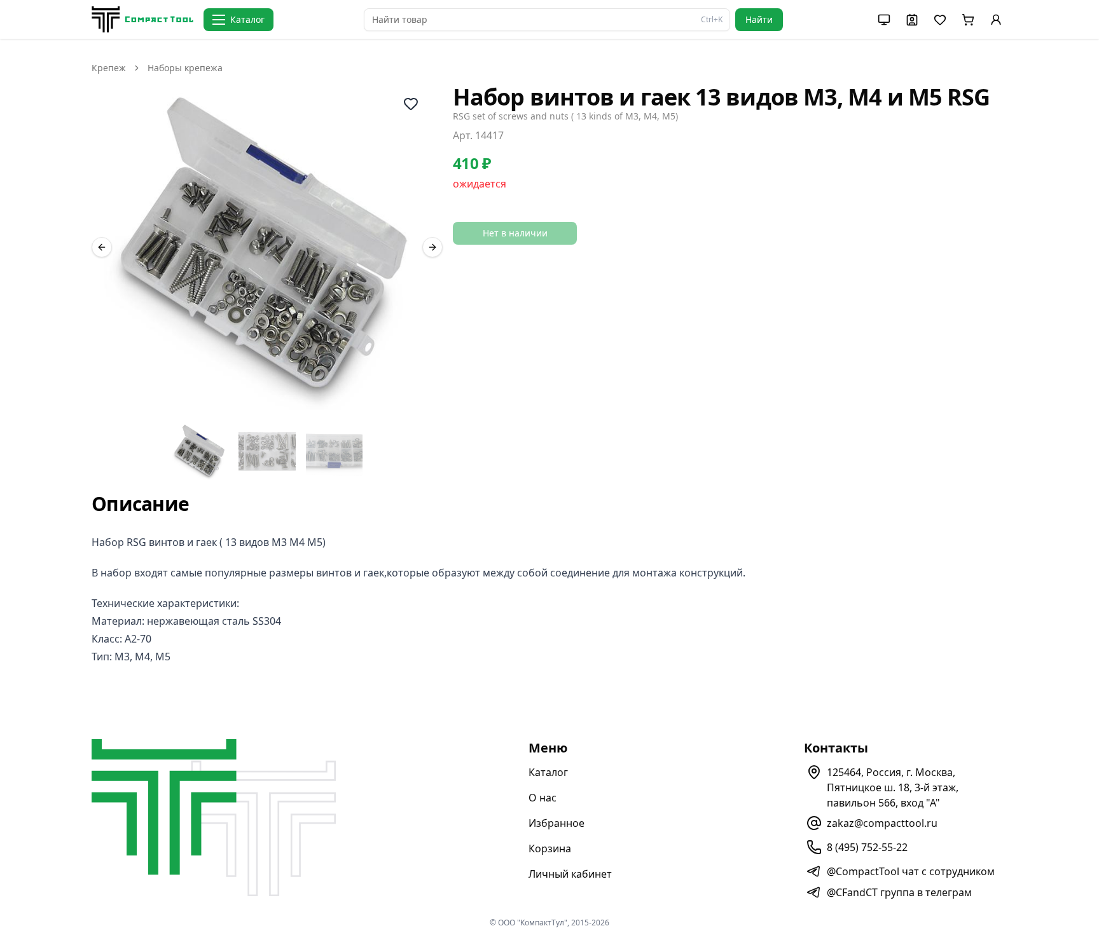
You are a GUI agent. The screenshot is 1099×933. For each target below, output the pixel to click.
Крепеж (109, 68)
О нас (542, 798)
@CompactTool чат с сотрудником (911, 871)
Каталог (548, 772)
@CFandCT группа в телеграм (899, 892)
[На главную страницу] (142, 19)
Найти (759, 19)
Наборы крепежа (185, 68)
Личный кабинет (570, 874)
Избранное (556, 823)
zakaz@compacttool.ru (882, 823)
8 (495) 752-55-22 (867, 847)
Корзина (550, 848)
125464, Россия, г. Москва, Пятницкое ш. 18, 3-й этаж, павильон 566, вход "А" (892, 787)
